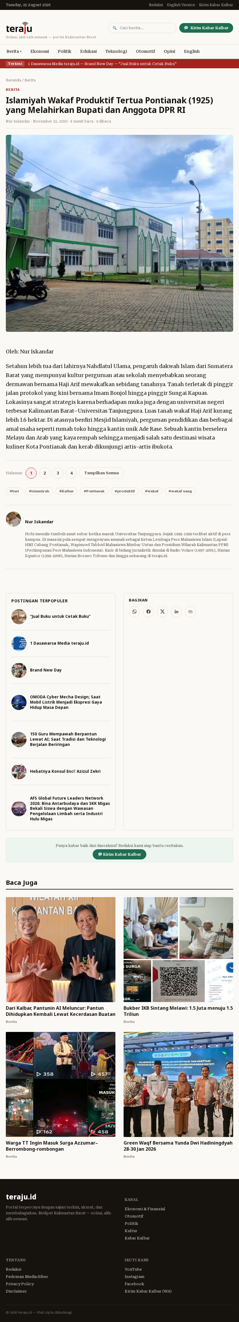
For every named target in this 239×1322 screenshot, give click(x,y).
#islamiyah (39, 491)
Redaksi (156, 5)
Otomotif (145, 51)
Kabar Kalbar (137, 1238)
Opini (169, 51)
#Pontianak (94, 491)
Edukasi (88, 51)
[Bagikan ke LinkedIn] (176, 611)
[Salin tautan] (190, 611)
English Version (181, 5)
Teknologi (116, 51)
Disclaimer (16, 1291)
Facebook (134, 1284)
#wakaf (152, 491)
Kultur (131, 1231)
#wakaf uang (180, 491)
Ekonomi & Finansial (145, 1209)
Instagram (135, 1276)
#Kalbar (66, 491)
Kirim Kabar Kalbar (216, 5)
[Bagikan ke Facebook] (148, 611)
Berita (12, 51)
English (192, 51)
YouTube (133, 1269)
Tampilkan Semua (101, 473)
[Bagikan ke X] (162, 611)
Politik (64, 51)
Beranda (13, 80)
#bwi (14, 491)
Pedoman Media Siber (27, 1276)
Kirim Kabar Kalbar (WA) (148, 1291)
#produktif (125, 491)
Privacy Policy (20, 1284)
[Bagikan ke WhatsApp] (134, 611)
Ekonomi (39, 51)
